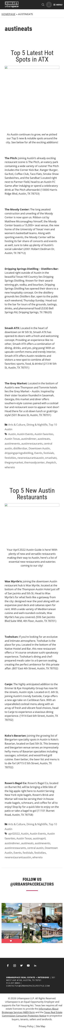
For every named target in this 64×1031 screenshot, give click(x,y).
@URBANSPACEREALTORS (32, 884)
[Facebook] (7, 965)
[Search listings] (43, 5)
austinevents (12, 443)
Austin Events (25, 434)
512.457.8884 (13, 983)
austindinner (28, 438)
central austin (35, 848)
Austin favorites (43, 434)
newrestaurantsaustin (30, 458)
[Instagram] (14, 965)
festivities (10, 458)
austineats (44, 438)
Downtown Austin (39, 448)
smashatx (51, 458)
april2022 (14, 833)
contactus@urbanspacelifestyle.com (28, 985)
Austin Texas (12, 438)
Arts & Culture (16, 424)
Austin (12, 434)
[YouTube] (28, 965)
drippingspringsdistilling (19, 453)
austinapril (39, 838)
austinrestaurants (32, 443)
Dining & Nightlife (37, 424)
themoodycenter (34, 462)
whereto (10, 467)
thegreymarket (14, 462)
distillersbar (20, 448)
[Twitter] (21, 965)
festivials (48, 453)
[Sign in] (49, 5)
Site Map (40, 1026)
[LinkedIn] (35, 965)
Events (38, 453)
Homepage (8, 14)
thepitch (51, 462)
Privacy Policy (26, 1026)
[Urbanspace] (12, 4)
